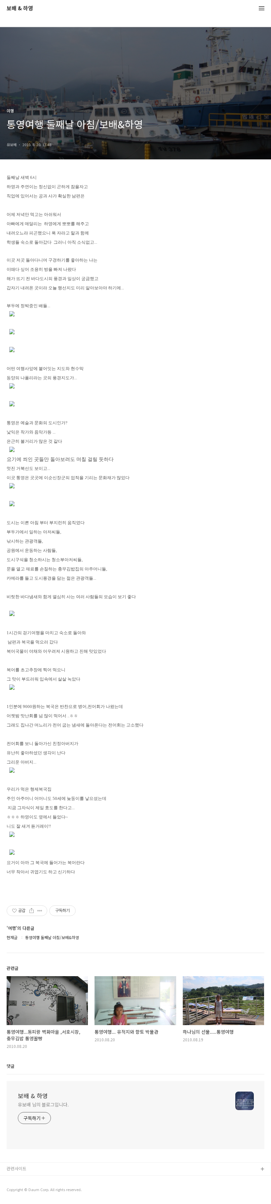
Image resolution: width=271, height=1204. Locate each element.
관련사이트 (16, 1168)
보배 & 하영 (20, 8)
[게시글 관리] (40, 911)
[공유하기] (31, 911)
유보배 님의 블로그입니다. (43, 1104)
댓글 (11, 1066)
